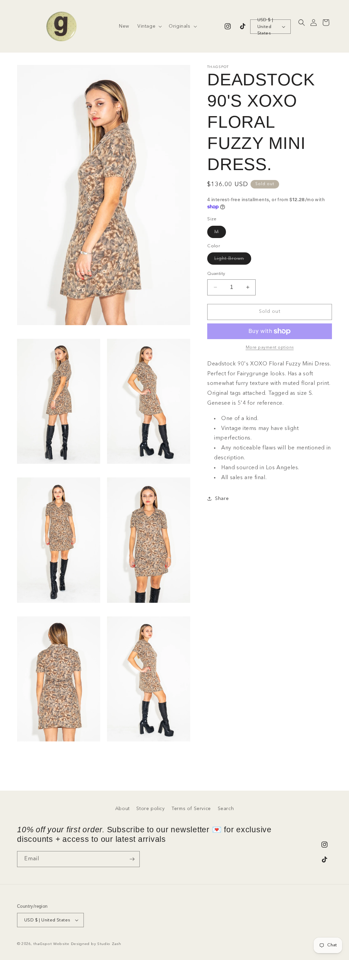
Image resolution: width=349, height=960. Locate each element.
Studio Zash (109, 944)
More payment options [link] (270, 348)
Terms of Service (191, 808)
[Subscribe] (131, 859)
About (122, 808)
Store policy (150, 808)
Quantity (216, 274)
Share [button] (222, 498)
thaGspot (42, 944)
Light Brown (232, 260)
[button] (149, 26)
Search (226, 808)
